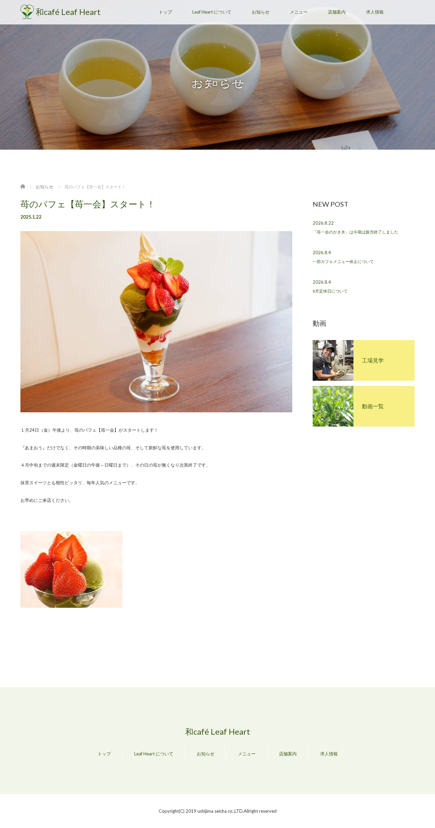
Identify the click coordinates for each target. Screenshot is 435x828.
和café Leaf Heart (68, 12)
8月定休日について (330, 291)
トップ (165, 12)
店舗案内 (337, 12)
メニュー (299, 12)
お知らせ (260, 12)
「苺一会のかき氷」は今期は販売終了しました (355, 231)
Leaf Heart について (211, 12)
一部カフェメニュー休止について (343, 261)
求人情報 (375, 12)
